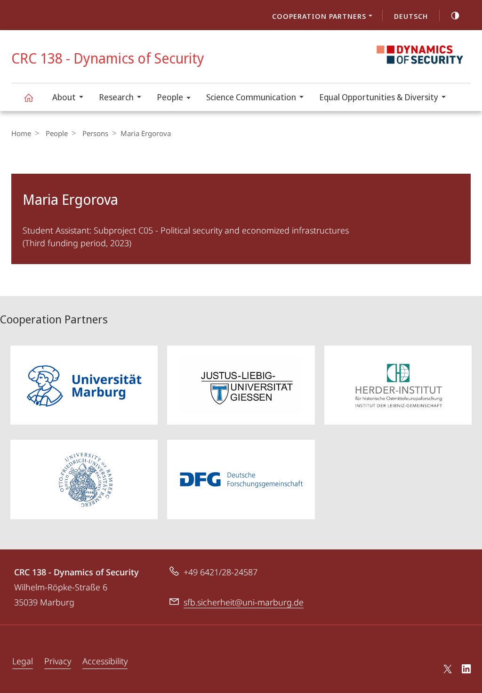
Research (116, 97)
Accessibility (105, 661)
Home (21, 133)
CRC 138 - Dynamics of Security (28, 97)
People (170, 97)
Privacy (57, 661)
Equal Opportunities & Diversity (378, 97)
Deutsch (411, 16)
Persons (95, 133)
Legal (22, 661)
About (64, 97)
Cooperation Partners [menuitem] (319, 16)
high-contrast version (455, 15)
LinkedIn (467, 670)
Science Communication (251, 97)
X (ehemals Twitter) (448, 669)
